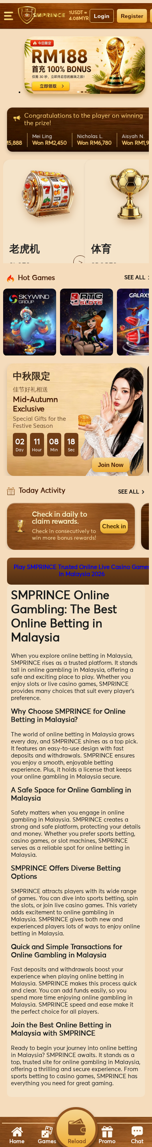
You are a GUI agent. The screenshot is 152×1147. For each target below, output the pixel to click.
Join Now (111, 464)
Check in (114, 526)
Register (132, 16)
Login (102, 16)
